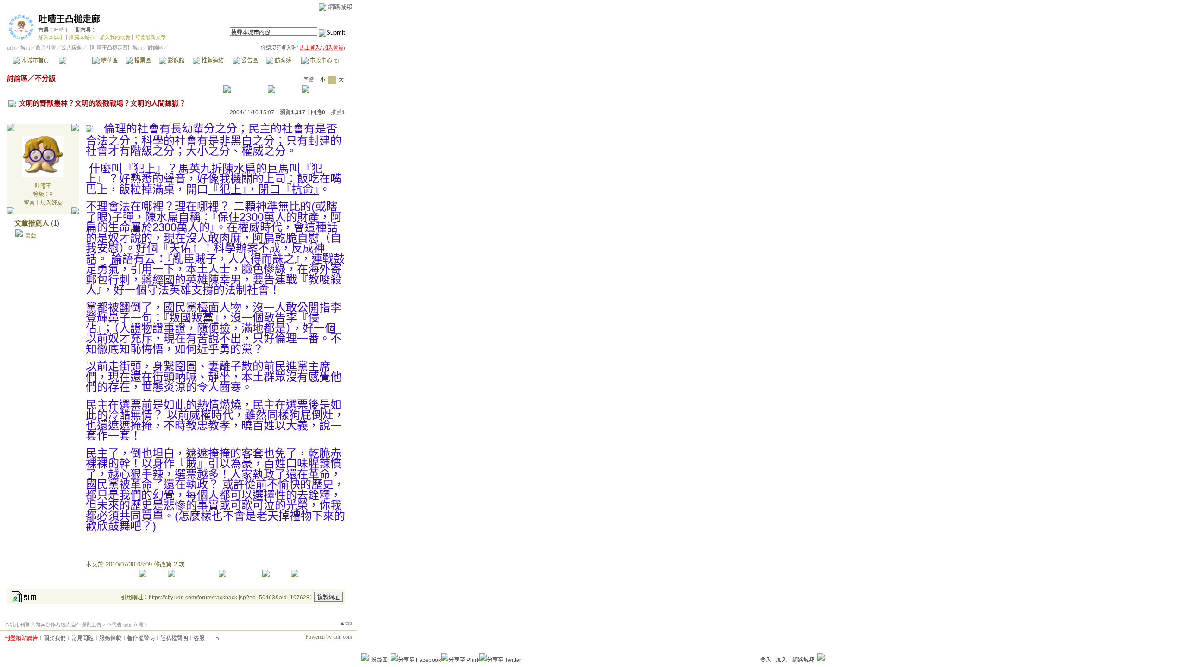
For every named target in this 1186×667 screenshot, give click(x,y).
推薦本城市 (82, 37)
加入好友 (51, 203)
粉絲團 (379, 660)
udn (11, 47)
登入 (765, 660)
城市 (25, 47)
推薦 (338, 112)
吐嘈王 (61, 30)
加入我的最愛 (115, 37)
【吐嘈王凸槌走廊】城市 (115, 47)
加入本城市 (51, 37)
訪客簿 (282, 60)
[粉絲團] (365, 657)
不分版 (45, 78)
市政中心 (324, 60)
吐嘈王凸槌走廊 (69, 19)
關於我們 (55, 638)
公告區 (249, 60)
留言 (29, 203)
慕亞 (30, 236)
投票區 (142, 60)
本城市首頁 (34, 60)
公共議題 (71, 47)
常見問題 (82, 638)
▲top (346, 623)
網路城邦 (340, 6)
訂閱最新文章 (150, 37)
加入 (781, 660)
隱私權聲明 (174, 638)
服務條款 (110, 638)
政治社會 (46, 47)
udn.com (342, 637)
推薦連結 (212, 60)
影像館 (175, 60)
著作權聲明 (141, 638)
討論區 (75, 60)
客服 (199, 638)
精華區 (109, 60)
